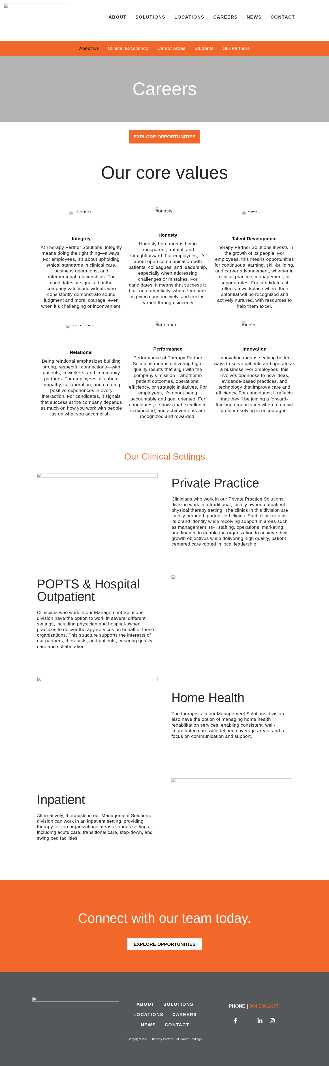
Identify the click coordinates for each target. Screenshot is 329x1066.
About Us (89, 48)
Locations (189, 17)
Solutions (150, 17)
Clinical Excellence (128, 48)
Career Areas (171, 48)
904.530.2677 (264, 1005)
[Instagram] (272, 1020)
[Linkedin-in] (260, 1020)
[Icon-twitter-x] (247, 1020)
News (254, 17)
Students (204, 48)
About (117, 17)
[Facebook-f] (235, 1020)
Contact (283, 17)
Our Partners (236, 48)
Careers (225, 17)
